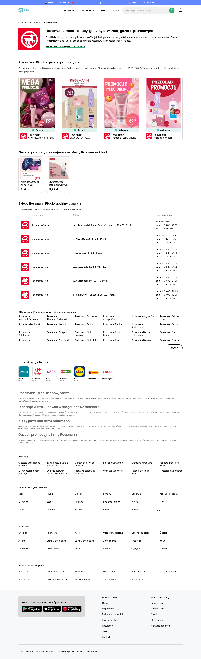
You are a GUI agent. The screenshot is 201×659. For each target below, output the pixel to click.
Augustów (142, 316)
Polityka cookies (110, 620)
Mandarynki (24, 548)
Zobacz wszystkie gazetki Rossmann (65, 46)
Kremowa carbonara (141, 462)
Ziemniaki (23, 501)
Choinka (22, 532)
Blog (103, 10)
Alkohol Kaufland (168, 571)
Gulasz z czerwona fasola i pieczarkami (57, 472)
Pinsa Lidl (23, 571)
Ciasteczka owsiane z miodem (29, 464)
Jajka (162, 540)
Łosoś (50, 501)
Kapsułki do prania (169, 493)
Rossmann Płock (50, 22)
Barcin (84, 324)
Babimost (29, 324)
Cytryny (135, 548)
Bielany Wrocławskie (141, 341)
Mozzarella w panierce (171, 470)
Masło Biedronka (55, 571)
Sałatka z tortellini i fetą (141, 472)
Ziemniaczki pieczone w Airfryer (29, 472)
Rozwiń (174, 348)
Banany (107, 493)
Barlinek (113, 324)
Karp (77, 532)
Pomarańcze (53, 548)
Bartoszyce (137, 326)
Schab (106, 548)
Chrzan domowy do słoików (84, 464)
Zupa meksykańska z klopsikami (57, 464)
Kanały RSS (91, 651)
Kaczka (107, 509)
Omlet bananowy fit (113, 470)
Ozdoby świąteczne (113, 532)
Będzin (169, 324)
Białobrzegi (24, 341)
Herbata (51, 509)
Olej (159, 509)
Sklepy (26, 22)
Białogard (58, 340)
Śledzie (163, 532)
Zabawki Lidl (109, 579)
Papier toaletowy (111, 501)
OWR (104, 631)
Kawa (21, 509)
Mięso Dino (80, 571)
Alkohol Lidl (24, 579)
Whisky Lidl (137, 579)
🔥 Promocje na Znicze (142, 2)
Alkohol (22, 540)
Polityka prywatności (112, 614)
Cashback (156, 614)
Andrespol (86, 316)
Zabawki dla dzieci (140, 532)
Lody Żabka (109, 571)
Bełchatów (24, 334)
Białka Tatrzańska (140, 334)
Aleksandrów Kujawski (29, 318)
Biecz (112, 340)
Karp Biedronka (83, 579)
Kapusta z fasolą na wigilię (170, 464)
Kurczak (79, 509)
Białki (168, 332)
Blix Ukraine (157, 620)
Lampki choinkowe (84, 540)
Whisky (135, 501)
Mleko (21, 493)
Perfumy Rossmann (57, 579)
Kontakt (114, 10)
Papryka (79, 501)
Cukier (78, 493)
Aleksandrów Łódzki (57, 318)
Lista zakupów (158, 608)
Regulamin (107, 625)
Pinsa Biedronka (139, 571)
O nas (105, 602)
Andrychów (109, 318)
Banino (56, 324)
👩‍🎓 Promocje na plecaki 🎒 (60, 2)
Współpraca (108, 608)
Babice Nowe (169, 318)
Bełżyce (57, 332)
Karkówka (136, 493)
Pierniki (164, 548)
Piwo (162, 501)
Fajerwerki (52, 532)
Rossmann (36, 22)
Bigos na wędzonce (113, 462)
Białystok (85, 340)
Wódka (134, 509)
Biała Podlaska (83, 334)
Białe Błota (111, 334)
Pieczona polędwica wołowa (85, 472)
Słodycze (136, 540)
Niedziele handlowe (160, 625)
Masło (50, 493)
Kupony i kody (157, 602)
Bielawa (170, 340)
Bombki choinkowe (56, 540)
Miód (77, 548)
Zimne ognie (109, 540)
